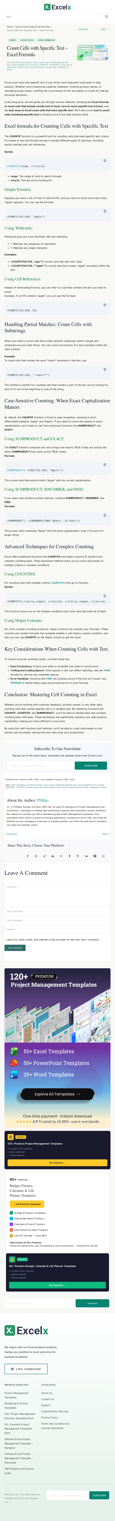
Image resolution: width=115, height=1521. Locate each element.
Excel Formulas (46, 40)
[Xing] (95, 856)
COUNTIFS (54, 65)
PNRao (43, 800)
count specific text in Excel (25, 65)
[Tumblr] (69, 856)
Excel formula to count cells (42, 67)
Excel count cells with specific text (43, 787)
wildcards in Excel (98, 787)
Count (12, 40)
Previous (83, 29)
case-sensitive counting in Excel (22, 62)
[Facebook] (28, 856)
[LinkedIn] (53, 856)
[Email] (103, 856)
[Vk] (86, 856)
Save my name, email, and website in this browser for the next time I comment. (53, 939)
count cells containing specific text (60, 785)
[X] (36, 856)
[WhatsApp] (61, 856)
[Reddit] (44, 856)
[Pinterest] (78, 856)
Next (103, 29)
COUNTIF (43, 65)
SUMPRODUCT (16, 470)
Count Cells (27, 40)
